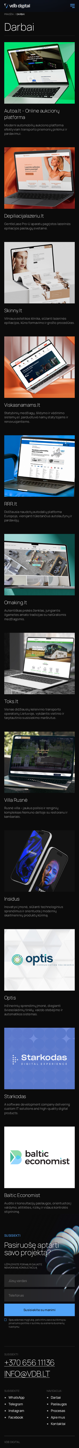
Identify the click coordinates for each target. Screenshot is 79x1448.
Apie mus (58, 1417)
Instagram (16, 1410)
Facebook (16, 1417)
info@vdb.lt (27, 1374)
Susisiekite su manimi (39, 1310)
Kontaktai (58, 1424)
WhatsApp (17, 1397)
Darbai (56, 1397)
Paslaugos (59, 1404)
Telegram (16, 1404)
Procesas (58, 1410)
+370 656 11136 (29, 1362)
